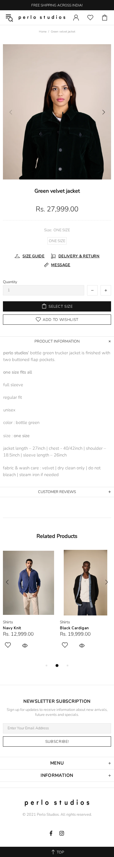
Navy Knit (12, 628)
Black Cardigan (74, 628)
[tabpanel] (28, 606)
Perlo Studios (42, 17)
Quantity (10, 282)
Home (42, 32)
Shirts (8, 622)
